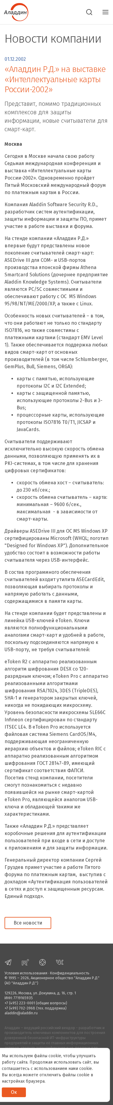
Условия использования (26, 973)
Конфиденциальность (69, 973)
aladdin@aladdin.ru (21, 1013)
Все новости (28, 923)
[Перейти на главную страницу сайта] (14, 11)
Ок (14, 1092)
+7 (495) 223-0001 (20, 1003)
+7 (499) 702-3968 (20, 1008)
